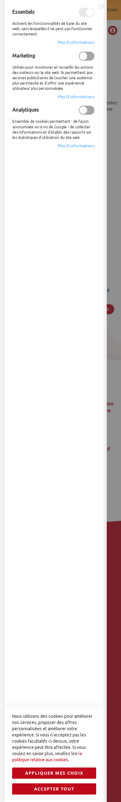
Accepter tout (54, 789)
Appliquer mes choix (54, 773)
